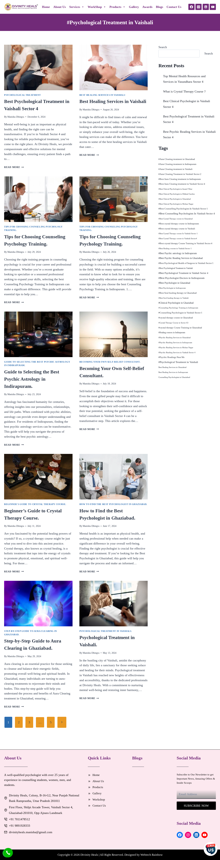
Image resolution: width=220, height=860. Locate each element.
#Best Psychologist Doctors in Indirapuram (181, 278)
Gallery (134, 7)
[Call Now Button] (8, 852)
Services (74, 7)
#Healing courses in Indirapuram (171, 332)
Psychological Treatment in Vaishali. (105, 631)
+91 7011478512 (19, 819)
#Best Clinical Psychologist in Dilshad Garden (176, 194)
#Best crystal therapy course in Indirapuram (178, 223)
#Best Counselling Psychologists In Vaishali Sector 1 (183, 208)
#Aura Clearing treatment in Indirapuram (177, 164)
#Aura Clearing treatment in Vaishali (175, 169)
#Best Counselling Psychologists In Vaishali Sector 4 (186, 213)
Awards (147, 7)
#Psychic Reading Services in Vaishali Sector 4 (176, 352)
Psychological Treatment (22, 95)
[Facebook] (191, 7)
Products (115, 7)
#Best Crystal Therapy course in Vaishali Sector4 (177, 239)
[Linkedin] (206, 7)
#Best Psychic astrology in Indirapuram (177, 253)
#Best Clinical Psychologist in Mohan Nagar (175, 204)
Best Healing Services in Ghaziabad (172, 367)
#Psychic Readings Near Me (171, 357)
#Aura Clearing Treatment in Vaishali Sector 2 (179, 174)
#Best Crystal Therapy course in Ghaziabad (175, 219)
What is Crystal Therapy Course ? (184, 91)
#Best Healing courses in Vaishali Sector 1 (175, 248)
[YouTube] (213, 7)
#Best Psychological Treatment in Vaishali (175, 268)
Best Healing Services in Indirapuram (173, 372)
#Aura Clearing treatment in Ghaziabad (176, 159)
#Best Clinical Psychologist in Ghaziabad (174, 199)
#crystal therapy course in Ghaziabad (175, 317)
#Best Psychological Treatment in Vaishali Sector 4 (183, 273)
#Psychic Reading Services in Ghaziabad (174, 338)
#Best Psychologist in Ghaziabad (174, 282)
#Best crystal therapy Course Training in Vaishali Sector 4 (185, 243)
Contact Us (174, 7)
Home (46, 7)
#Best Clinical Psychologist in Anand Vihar (175, 189)
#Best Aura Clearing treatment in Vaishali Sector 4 (181, 184)
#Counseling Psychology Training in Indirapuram (178, 308)
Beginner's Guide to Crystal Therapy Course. (35, 504)
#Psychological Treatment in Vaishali (178, 362)
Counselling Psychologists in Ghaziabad (174, 377)
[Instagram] (198, 7)
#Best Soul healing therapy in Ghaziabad (177, 293)
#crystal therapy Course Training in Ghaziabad (180, 327)
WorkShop (95, 7)
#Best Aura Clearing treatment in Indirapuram (179, 179)
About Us (59, 7)
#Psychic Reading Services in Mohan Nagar (175, 348)
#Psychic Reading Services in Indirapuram (175, 343)
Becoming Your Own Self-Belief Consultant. (109, 362)
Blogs (159, 7)
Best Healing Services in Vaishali (102, 95)
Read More (14, 167)
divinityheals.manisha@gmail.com (30, 832)
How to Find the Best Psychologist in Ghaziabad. (113, 504)
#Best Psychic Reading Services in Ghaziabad (180, 258)
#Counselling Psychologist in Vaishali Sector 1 (180, 313)
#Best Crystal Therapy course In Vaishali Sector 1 (178, 234)
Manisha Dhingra (15, 116)
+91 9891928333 (19, 825)
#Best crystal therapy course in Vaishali (176, 228)
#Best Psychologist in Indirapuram (172, 288)
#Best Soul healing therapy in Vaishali (173, 298)
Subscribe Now (196, 805)
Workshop (98, 799)
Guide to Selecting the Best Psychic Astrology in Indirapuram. (31, 379)
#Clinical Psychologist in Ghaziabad (176, 302)
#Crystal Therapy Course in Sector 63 (173, 323)
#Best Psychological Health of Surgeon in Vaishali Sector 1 (185, 263)
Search (162, 47)
